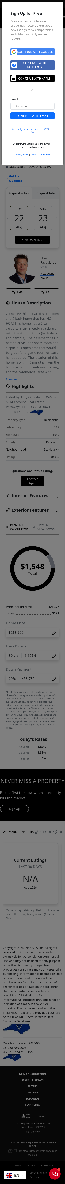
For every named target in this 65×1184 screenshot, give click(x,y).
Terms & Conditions (40, 154)
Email (14, 99)
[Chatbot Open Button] (55, 1174)
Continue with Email (32, 116)
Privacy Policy (21, 154)
